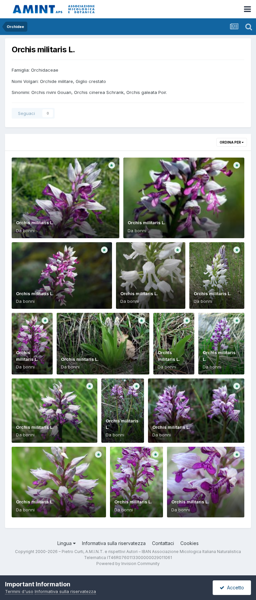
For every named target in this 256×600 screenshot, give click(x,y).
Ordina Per (231, 142)
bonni (29, 230)
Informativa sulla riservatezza (114, 543)
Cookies (189, 543)
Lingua (65, 543)
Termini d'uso (19, 591)
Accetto (234, 587)
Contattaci (163, 543)
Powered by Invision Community (128, 563)
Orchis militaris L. (35, 222)
